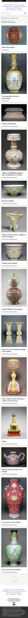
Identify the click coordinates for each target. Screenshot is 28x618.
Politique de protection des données (14, 615)
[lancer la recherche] (25, 13)
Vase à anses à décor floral (11, 522)
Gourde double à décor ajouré (12, 309)
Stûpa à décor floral (9, 124)
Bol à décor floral (8, 201)
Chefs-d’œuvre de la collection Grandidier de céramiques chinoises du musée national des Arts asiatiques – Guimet (14, 7)
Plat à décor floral (8, 47)
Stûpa (4, 441)
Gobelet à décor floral (9, 263)
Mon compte (12, 2)
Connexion (16, 2)
